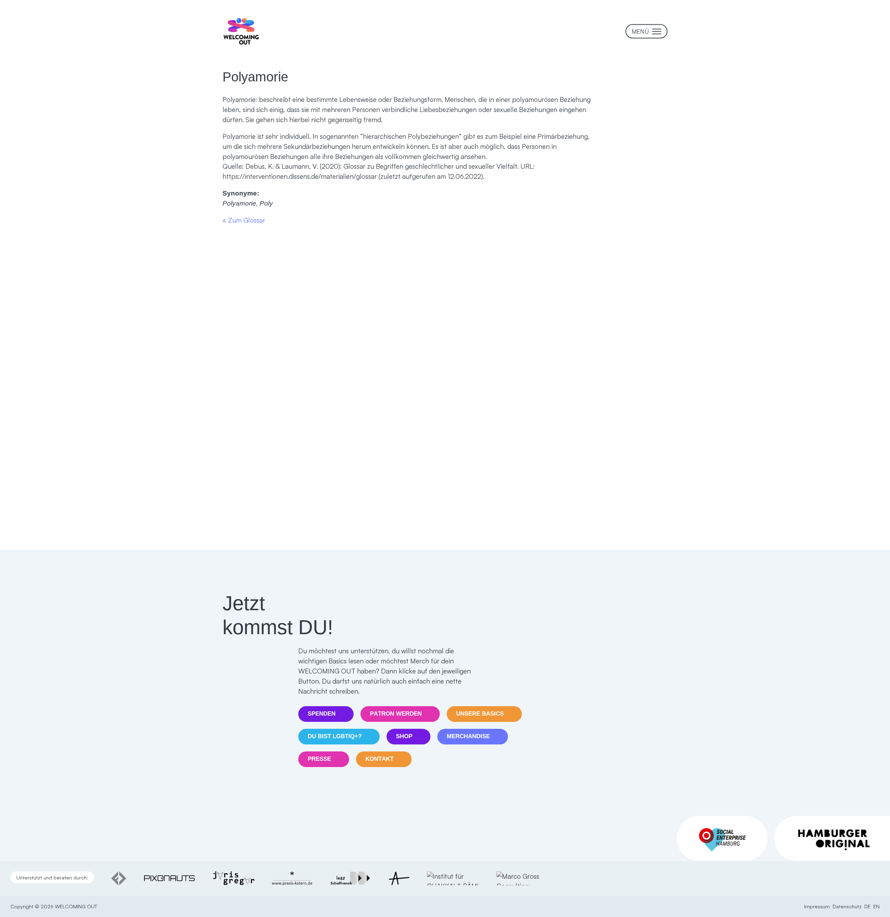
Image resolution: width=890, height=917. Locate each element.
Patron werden (396, 713)
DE (867, 906)
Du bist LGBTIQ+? (335, 736)
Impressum (817, 906)
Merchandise (468, 736)
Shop (404, 736)
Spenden (321, 713)
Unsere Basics (480, 713)
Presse (319, 759)
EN (876, 906)
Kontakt (379, 759)
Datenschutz (847, 906)
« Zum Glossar (243, 220)
